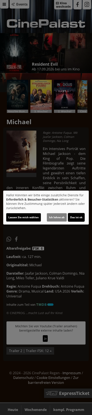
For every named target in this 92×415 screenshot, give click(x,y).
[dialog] (46, 208)
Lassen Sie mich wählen (23, 217)
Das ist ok (76, 217)
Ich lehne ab (57, 217)
